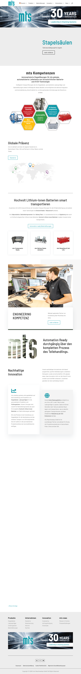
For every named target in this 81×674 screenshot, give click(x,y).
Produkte (30, 3)
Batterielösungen (40, 3)
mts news (63, 618)
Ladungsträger (12, 623)
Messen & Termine (64, 621)
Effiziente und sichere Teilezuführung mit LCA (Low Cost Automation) (35, 545)
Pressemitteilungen (64, 623)
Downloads (45, 625)
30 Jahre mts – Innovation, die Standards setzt (27, 495)
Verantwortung (29, 623)
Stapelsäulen (57, 42)
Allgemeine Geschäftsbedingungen (56, 665)
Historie (27, 625)
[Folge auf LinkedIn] (36, 660)
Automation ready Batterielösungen (40, 226)
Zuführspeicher (12, 625)
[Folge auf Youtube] (43, 660)
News (66, 3)
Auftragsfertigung (47, 623)
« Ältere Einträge (12, 606)
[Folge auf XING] (40, 660)
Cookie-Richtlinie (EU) (41, 665)
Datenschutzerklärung (28, 665)
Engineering (45, 621)
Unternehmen (58, 3)
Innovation (49, 3)
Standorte (13, 158)
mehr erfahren (48, 52)
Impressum (18, 665)
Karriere (27, 628)
